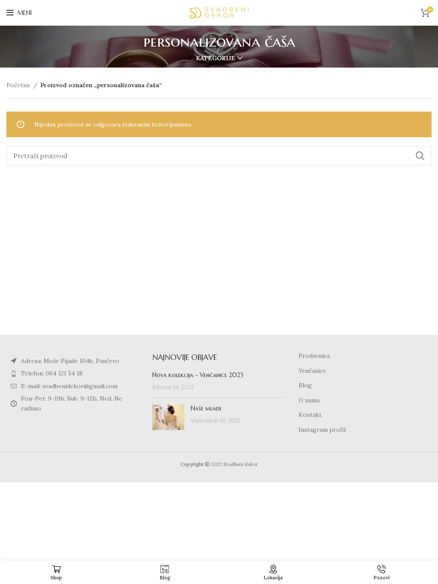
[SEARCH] (420, 155)
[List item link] (73, 373)
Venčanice (312, 371)
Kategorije (215, 58)
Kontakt (310, 415)
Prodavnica (314, 356)
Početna (18, 85)
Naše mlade (206, 408)
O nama (309, 400)
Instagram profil (322, 430)
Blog (305, 385)
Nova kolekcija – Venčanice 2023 (197, 375)
